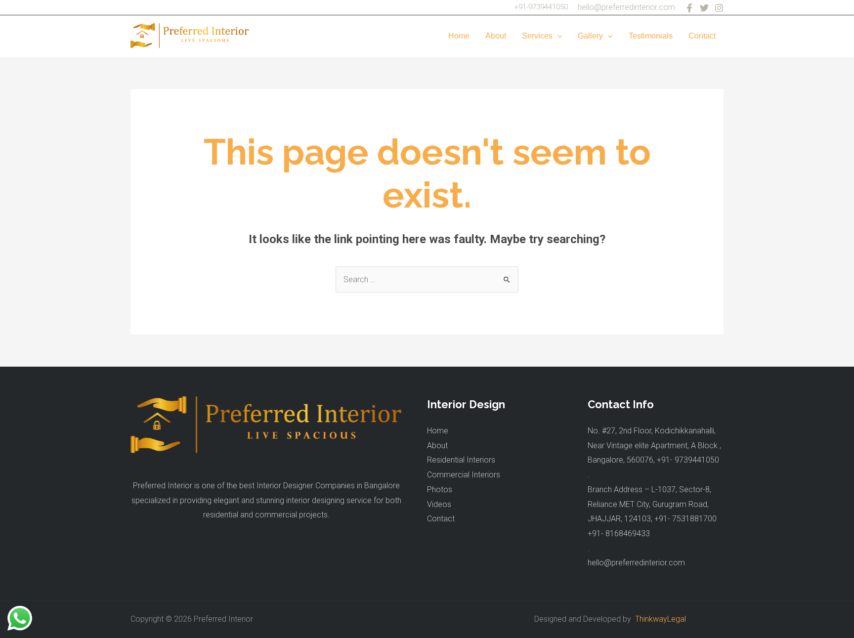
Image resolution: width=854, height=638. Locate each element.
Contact (702, 36)
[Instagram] (719, 7)
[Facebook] (689, 7)
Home (459, 36)
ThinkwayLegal (658, 619)
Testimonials (651, 36)
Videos (439, 504)
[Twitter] (704, 7)
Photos (439, 489)
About (495, 36)
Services (537, 36)
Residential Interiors (461, 460)
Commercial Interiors (463, 474)
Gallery (590, 36)
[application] (557, 36)
